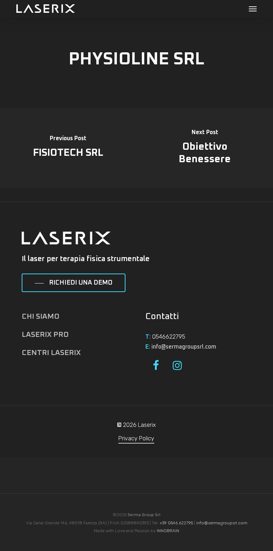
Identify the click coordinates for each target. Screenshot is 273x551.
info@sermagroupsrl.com (183, 347)
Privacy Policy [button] (136, 438)
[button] (253, 8)
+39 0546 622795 (176, 522)
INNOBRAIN (168, 530)
